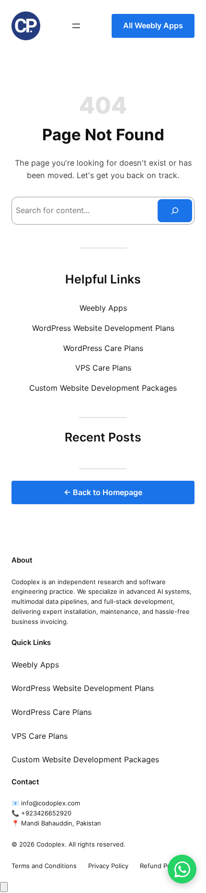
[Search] (175, 210)
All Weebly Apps (153, 25)
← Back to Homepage (103, 492)
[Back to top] (4, 887)
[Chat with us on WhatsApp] (182, 869)
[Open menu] (76, 26)
